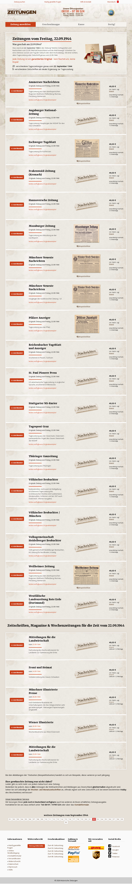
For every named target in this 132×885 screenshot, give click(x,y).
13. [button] (58, 819)
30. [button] (66, 822)
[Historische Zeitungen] (21, 11)
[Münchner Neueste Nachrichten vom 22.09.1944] (87, 263)
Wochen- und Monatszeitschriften (46, 789)
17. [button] (74, 819)
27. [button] (114, 819)
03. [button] (18, 819)
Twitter (115, 853)
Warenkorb (112, 2)
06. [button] (30, 819)
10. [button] (46, 819)
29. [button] (122, 819)
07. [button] (34, 819)
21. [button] (90, 819)
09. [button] (42, 819)
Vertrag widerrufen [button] (36, 846)
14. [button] (62, 819)
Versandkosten (15, 858)
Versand (111, 91)
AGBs (11, 870)
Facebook (116, 846)
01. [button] (10, 819)
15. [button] (66, 819)
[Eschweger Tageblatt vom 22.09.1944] (87, 148)
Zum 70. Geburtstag (55, 854)
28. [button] (118, 819)
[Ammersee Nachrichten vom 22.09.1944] (87, 91)
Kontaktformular (15, 856)
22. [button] (94, 819)
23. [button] (98, 819)
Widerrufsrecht (14, 861)
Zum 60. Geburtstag (55, 851)
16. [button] (70, 819)
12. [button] (54, 819)
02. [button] (14, 819)
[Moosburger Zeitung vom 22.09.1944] (87, 233)
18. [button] (78, 819)
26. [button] (110, 819)
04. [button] (22, 819)
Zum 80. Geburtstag (55, 856)
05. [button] (26, 819)
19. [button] (82, 819)
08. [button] (38, 819)
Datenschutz (13, 864)
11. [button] (50, 819)
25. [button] (106, 819)
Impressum (13, 867)
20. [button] (86, 819)
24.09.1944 (36, 671)
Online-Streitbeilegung (13, 851)
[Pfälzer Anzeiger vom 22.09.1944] (87, 324)
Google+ (115, 850)
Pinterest (115, 857)
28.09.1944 (36, 697)
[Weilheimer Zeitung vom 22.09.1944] (87, 575)
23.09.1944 (36, 644)
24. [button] (102, 819)
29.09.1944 (36, 754)
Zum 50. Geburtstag (55, 848)
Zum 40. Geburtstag (55, 845)
